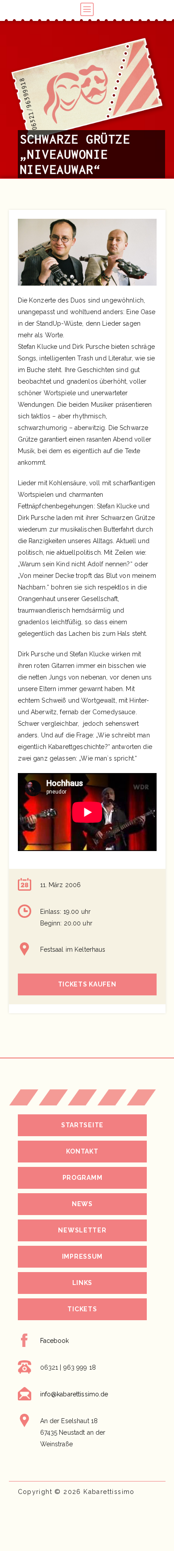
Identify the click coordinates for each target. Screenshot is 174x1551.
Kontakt (82, 1151)
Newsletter (82, 1230)
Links (82, 1282)
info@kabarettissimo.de (74, 1394)
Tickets (82, 1309)
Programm (82, 1177)
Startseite (82, 1125)
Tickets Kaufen (87, 984)
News (82, 1203)
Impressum (82, 1256)
